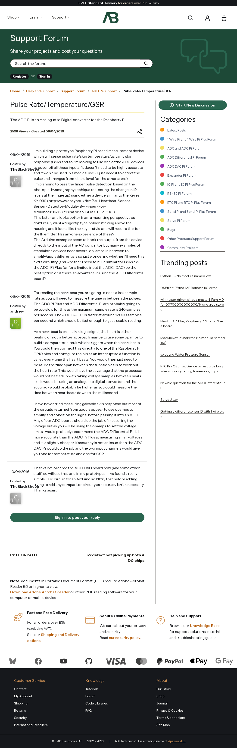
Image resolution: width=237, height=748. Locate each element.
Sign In (44, 76)
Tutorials (91, 689)
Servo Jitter (169, 399)
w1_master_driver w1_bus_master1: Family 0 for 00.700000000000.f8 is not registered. (192, 304)
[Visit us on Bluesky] (12, 660)
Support (59, 17)
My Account (23, 696)
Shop (12, 17)
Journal (162, 703)
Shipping (21, 703)
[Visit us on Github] (88, 660)
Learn (34, 17)
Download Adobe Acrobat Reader (40, 592)
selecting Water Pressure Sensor (185, 354)
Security (20, 718)
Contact (20, 689)
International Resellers (30, 725)
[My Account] (207, 18)
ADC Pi (24, 119)
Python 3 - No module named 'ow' (185, 276)
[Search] (190, 17)
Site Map (163, 725)
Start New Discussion (195, 105)
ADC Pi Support (104, 91)
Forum (90, 696)
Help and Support (40, 91)
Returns (20, 710)
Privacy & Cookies (169, 710)
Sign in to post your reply (77, 517)
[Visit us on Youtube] (63, 660)
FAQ (88, 710)
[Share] (136, 132)
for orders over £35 (118, 3)
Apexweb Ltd (177, 741)
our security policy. (125, 637)
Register (19, 76)
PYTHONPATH (23, 555)
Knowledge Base (205, 625)
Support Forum (73, 91)
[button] (224, 18)
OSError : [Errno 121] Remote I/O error (188, 288)
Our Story (163, 689)
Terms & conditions (170, 718)
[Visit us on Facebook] (38, 660)
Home (15, 91)
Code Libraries (96, 703)
